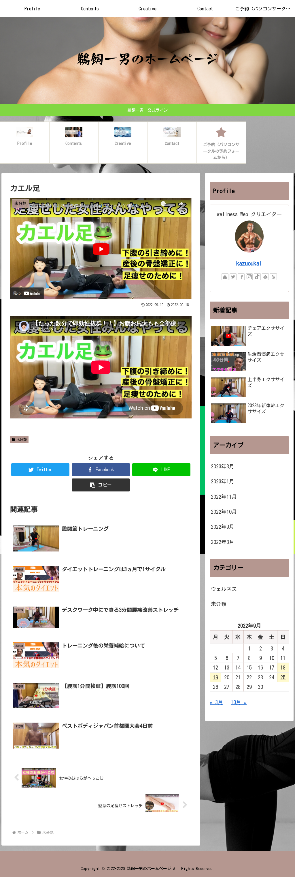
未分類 (21, 439)
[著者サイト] (225, 276)
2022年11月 (224, 496)
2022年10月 (224, 511)
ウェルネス (224, 589)
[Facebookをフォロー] (241, 276)
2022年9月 (222, 526)
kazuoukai (249, 263)
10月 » (239, 702)
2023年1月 (222, 481)
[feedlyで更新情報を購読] (265, 276)
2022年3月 (222, 542)
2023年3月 (222, 466)
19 (215, 677)
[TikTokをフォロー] (257, 276)
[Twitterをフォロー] (233, 276)
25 (282, 677)
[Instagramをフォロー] (249, 276)
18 (282, 667)
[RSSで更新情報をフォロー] (273, 276)
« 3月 (216, 702)
